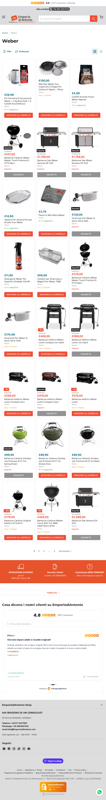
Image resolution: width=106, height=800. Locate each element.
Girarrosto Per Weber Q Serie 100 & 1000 (83, 219)
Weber (7, 106)
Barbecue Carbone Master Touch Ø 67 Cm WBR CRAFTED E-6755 (50, 523)
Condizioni (60, 770)
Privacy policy (80, 770)
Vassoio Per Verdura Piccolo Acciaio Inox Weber (18, 221)
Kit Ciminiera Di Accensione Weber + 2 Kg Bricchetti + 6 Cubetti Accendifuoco (18, 101)
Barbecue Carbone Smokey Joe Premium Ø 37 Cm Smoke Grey (52, 461)
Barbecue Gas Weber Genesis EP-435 (47, 161)
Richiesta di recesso (93, 773)
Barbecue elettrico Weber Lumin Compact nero (16, 400)
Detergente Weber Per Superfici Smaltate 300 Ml (17, 280)
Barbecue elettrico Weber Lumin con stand (84, 341)
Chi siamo (49, 770)
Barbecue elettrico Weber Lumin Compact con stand (51, 341)
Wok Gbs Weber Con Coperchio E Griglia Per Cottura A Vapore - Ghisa (51, 87)
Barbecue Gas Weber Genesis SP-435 (82, 161)
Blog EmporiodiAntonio (45, 773)
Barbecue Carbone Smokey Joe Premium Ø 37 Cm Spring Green (17, 461)
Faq (69, 770)
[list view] (101, 51)
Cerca (19, 770)
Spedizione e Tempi (33, 770)
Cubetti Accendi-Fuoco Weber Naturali (83, 98)
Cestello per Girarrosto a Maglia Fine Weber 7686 (49, 280)
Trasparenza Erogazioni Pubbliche (18, 773)
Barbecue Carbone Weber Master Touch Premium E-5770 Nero (84, 280)
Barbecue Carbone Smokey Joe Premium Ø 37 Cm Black (86, 459)
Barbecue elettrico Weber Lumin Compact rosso (49, 400)
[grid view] (95, 51)
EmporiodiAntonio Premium (70, 773)
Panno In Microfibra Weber (52, 215)
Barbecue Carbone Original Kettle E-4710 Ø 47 (17, 522)
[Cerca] (93, 18)
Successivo (65, 551)
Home (5, 33)
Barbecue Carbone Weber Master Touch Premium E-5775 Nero (17, 160)
